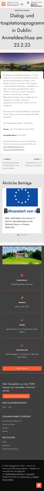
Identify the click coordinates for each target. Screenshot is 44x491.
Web (19, 471)
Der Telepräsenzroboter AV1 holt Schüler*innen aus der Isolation (10, 163)
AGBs (4, 442)
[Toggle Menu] (22, 4)
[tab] (17, 234)
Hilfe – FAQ (6, 407)
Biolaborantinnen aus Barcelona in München (33, 162)
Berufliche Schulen (22, 10)
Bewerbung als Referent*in (12, 421)
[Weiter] (38, 210)
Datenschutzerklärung (10, 449)
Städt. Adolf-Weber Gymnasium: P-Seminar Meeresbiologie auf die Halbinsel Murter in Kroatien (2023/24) (20, 223)
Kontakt (4, 431)
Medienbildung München (15, 474)
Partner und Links (8, 424)
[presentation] (22, 201)
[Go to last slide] (5, 210)
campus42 (30, 474)
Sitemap (5, 428)
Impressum (6, 445)
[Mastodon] (39, 485)
